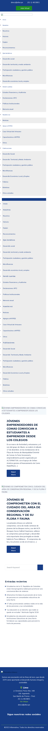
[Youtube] (18, 721)
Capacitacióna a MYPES (11, 137)
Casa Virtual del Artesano (12, 132)
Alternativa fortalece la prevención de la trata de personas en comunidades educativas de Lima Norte (24, 597)
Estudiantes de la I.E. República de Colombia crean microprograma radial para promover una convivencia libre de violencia (25, 588)
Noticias (5, 120)
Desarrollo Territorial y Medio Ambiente (17, 159)
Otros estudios (8, 193)
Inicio (4, 19)
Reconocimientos (9, 48)
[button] (24, 199)
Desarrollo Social (9, 154)
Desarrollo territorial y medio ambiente (17, 64)
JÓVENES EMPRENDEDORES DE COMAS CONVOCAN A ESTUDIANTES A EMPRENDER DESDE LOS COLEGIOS (22, 430)
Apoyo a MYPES (7, 126)
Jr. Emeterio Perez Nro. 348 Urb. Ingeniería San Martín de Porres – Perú (24, 693)
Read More (13, 473)
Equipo (5, 42)
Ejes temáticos (7, 53)
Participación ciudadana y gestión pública (18, 70)
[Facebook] (24, 721)
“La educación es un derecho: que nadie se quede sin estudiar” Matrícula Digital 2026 (23, 611)
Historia (5, 36)
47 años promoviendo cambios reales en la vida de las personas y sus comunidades (25, 605)
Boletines (6, 187)
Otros (5, 143)
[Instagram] (30, 721)
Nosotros (5, 25)
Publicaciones (7, 148)
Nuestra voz (6, 115)
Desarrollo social (8, 59)
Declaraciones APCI (10, 98)
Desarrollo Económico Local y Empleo (16, 176)
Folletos (5, 182)
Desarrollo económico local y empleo (16, 81)
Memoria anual (8, 109)
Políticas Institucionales (11, 104)
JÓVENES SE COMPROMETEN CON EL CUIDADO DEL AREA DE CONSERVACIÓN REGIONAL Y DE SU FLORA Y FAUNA (24, 509)
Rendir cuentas (7, 87)
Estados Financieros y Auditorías (14, 92)
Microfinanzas (8, 76)
